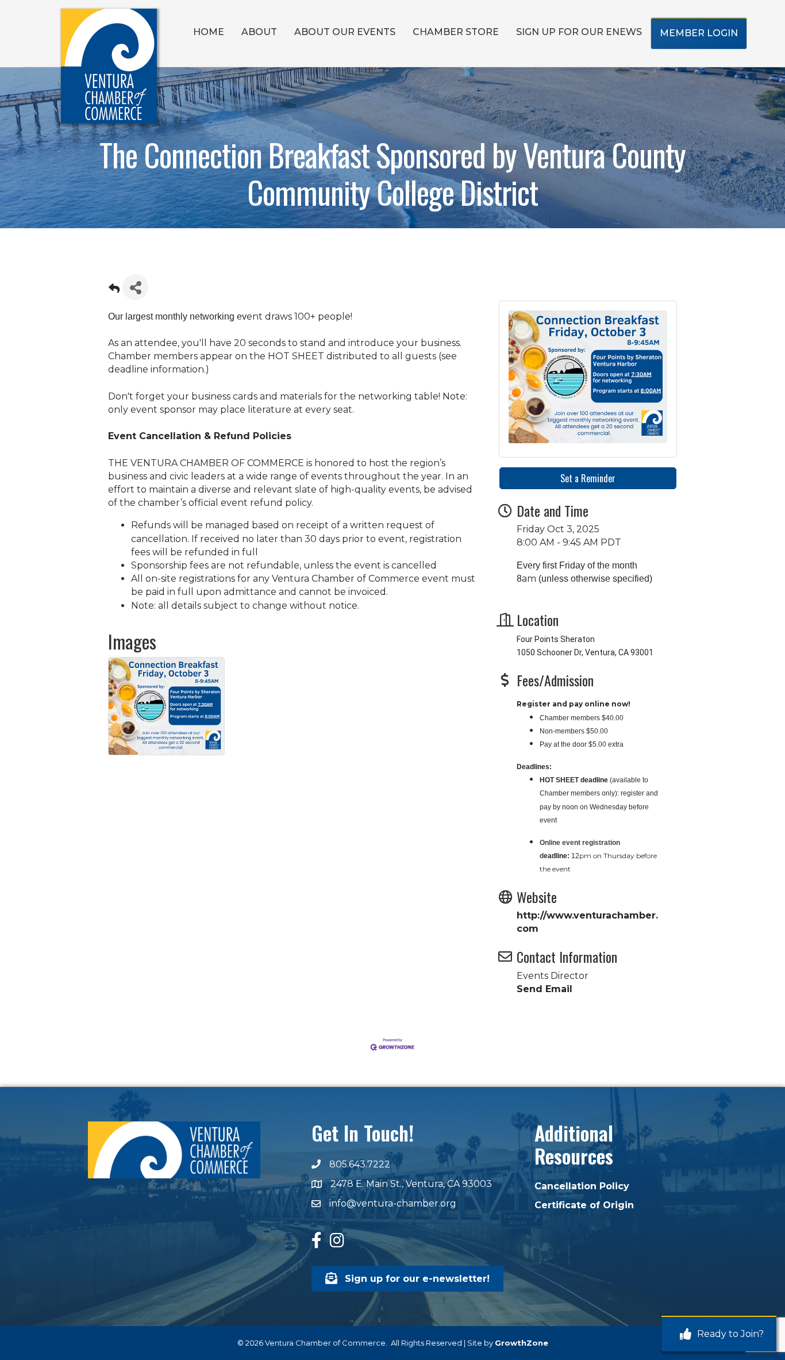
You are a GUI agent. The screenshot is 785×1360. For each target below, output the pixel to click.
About (259, 31)
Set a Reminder (587, 478)
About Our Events (344, 31)
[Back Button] (114, 290)
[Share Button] (135, 287)
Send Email (544, 988)
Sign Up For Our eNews (579, 31)
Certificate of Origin (584, 1205)
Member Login (699, 33)
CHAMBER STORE (456, 31)
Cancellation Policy (581, 1186)
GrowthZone (521, 1342)
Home (208, 31)
